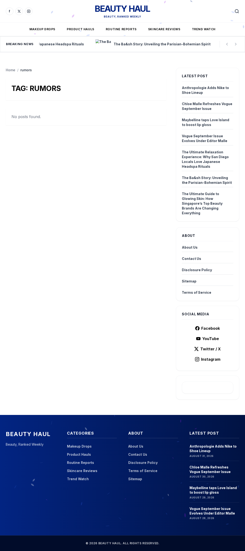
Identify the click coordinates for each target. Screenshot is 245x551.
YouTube (210, 338)
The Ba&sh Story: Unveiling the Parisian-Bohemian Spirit (207, 180)
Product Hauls (80, 29)
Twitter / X (210, 349)
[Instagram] (29, 11)
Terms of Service (196, 292)
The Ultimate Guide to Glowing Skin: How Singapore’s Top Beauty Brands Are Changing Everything (202, 203)
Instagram (210, 359)
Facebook (210, 328)
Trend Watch (204, 29)
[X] (19, 11)
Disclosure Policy (197, 270)
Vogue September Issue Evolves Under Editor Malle (204, 138)
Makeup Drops (42, 29)
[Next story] (235, 44)
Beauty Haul (122, 8)
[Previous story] (227, 44)
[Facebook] (9, 11)
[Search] (236, 11)
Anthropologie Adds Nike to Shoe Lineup (205, 90)
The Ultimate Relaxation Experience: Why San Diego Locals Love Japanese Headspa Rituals (205, 159)
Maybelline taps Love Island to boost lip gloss (205, 122)
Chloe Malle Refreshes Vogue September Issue (207, 106)
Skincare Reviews (164, 29)
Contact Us (191, 259)
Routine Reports (121, 29)
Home (10, 70)
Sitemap (189, 281)
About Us (190, 247)
